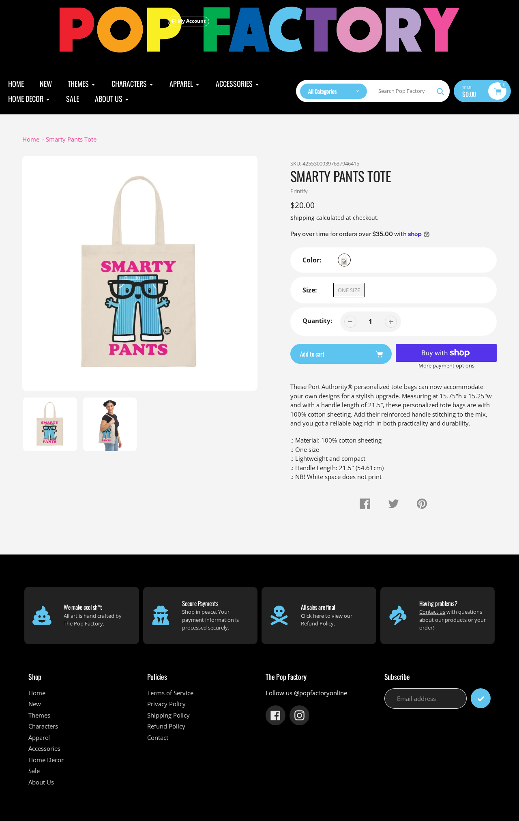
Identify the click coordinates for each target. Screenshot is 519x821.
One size (349, 290)
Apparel (39, 737)
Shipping (302, 217)
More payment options (446, 365)
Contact (157, 737)
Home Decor (46, 760)
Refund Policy (317, 623)
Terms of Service (170, 693)
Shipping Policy (168, 715)
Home (30, 139)
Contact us (432, 611)
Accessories (44, 748)
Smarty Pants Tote (71, 139)
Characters (43, 726)
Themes (39, 715)
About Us (41, 782)
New (34, 704)
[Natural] (344, 260)
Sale (34, 771)
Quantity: (317, 320)
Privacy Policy (166, 704)
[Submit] (481, 698)
